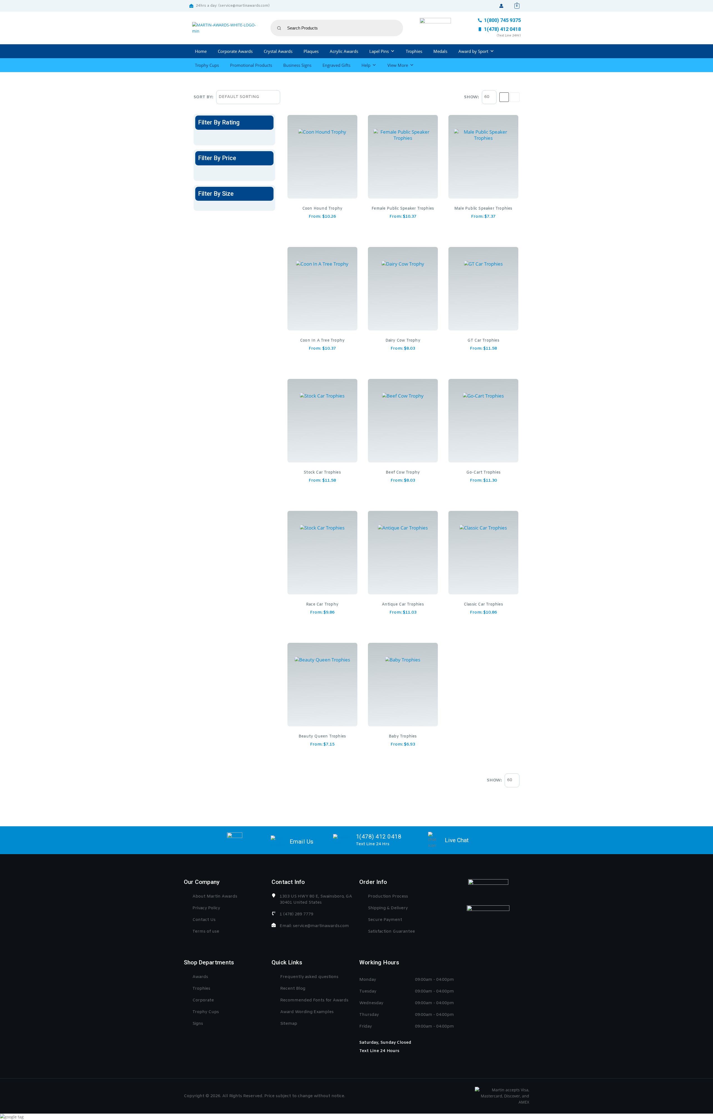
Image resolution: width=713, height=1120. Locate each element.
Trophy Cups (207, 65)
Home (201, 51)
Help (366, 65)
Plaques (311, 51)
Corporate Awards (235, 51)
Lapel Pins (379, 51)
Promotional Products (251, 65)
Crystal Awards (278, 51)
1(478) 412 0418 (379, 836)
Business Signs (297, 65)
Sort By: (203, 97)
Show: (471, 97)
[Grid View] (504, 97)
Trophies (414, 51)
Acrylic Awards (344, 51)
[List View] (514, 97)
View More (397, 65)
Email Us (302, 841)
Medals (440, 51)
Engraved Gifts (336, 65)
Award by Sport (473, 51)
